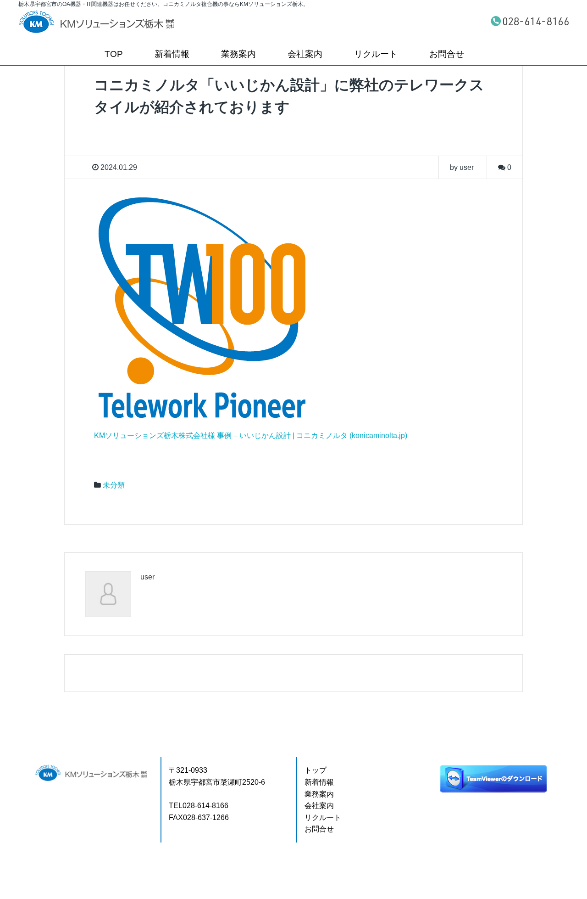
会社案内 (305, 54)
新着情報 (172, 54)
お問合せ (446, 54)
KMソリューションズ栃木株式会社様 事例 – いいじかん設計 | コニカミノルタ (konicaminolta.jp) (250, 435)
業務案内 (238, 54)
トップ (316, 770)
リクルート (376, 54)
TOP (114, 54)
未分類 (114, 485)
